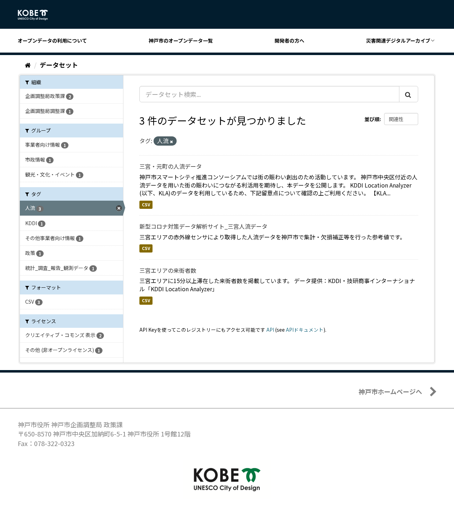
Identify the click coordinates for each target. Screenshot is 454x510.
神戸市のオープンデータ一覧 (181, 40)
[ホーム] (28, 64)
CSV (146, 204)
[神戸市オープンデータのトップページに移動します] (37, 15)
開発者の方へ (289, 40)
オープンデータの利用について (52, 40)
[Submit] (408, 94)
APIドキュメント (304, 329)
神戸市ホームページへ (390, 391)
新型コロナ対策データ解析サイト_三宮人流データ (203, 226)
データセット (59, 64)
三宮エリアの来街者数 (167, 270)
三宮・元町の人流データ (170, 166)
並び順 (372, 119)
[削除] (171, 141)
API (270, 329)
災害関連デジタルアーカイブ (398, 40)
